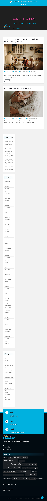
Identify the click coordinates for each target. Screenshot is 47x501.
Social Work (22, 118)
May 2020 (7, 343)
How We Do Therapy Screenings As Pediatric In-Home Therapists (9, 143)
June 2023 (7, 262)
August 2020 (7, 336)
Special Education (8, 397)
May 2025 (7, 212)
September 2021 (8, 312)
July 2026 (7, 183)
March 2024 (7, 241)
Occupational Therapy (9, 377)
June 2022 (7, 291)
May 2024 (7, 236)
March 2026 (7, 193)
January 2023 (7, 274)
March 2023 (7, 269)
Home (15, 23)
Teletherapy (7, 401)
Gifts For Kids (7, 367)
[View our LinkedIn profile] (24, 4)
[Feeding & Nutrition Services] (23, 57)
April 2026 (7, 191)
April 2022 (7, 295)
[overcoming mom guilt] (23, 104)
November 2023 (8, 250)
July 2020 (7, 338)
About (29, 23)
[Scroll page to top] (42, 497)
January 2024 (7, 245)
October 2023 (7, 253)
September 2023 (8, 255)
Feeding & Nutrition (24, 71)
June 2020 (7, 341)
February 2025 (8, 217)
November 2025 (8, 203)
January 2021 (7, 331)
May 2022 (7, 293)
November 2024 (8, 224)
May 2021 (7, 322)
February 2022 (8, 300)
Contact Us (16, 29)
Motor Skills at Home (9, 374)
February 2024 (8, 243)
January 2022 (7, 303)
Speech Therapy (8, 399)
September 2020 (8, 334)
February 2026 (8, 195)
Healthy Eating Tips (34, 71)
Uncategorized (8, 404)
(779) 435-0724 (8, 447)
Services (21, 23)
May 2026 (7, 188)
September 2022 (8, 284)
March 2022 (7, 298)
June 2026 (7, 186)
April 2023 (7, 267)
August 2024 (7, 229)
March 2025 (7, 214)
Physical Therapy (8, 383)
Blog (34, 23)
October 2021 (7, 310)
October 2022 (7, 281)
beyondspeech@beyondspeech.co (12, 446)
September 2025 (8, 205)
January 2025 (7, 219)
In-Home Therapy (8, 370)
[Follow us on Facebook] (22, 4)
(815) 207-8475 (8, 449)
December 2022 (8, 276)
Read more (8, 80)
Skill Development (8, 388)
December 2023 (8, 248)
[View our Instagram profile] (26, 4)
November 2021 (8, 307)
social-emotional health (32, 118)
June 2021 (7, 319)
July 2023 (7, 260)
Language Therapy (8, 372)
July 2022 (7, 288)
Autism (6, 360)
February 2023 (8, 272)
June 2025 (7, 210)
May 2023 (7, 264)
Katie (16, 71)
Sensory (6, 386)
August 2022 (7, 286)
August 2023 (7, 257)
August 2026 (7, 181)
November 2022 (8, 279)
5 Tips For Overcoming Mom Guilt (18, 88)
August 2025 (7, 207)
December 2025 (8, 200)
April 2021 (7, 324)
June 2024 (7, 234)
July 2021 (7, 317)
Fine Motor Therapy (9, 365)
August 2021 (7, 315)
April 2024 (7, 238)
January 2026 (7, 198)
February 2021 (8, 329)
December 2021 (8, 305)
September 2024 (8, 226)
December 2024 (8, 222)
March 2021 (7, 326)
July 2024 (7, 231)
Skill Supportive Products (19, 474)
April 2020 (7, 345)
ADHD (6, 358)
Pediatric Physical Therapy (9, 471)
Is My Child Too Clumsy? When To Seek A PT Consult (9, 155)
